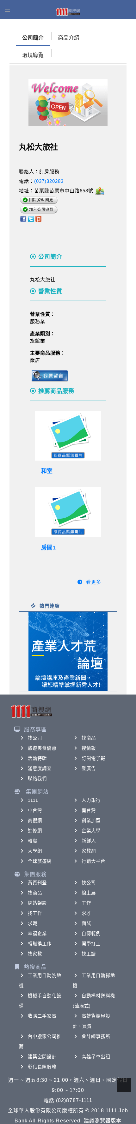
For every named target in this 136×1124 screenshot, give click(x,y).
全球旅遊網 (40, 861)
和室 (47, 471)
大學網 (35, 851)
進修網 (35, 830)
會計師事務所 (96, 1036)
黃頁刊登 (37, 882)
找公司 (35, 738)
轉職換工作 (40, 943)
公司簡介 (33, 38)
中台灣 (35, 810)
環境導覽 (33, 55)
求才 (86, 913)
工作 (86, 903)
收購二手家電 (42, 1016)
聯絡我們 (37, 778)
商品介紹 (68, 38)
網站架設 (37, 903)
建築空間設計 (42, 1056)
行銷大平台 (94, 861)
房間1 (48, 547)
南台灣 (89, 810)
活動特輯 (37, 758)
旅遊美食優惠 (42, 748)
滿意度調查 (40, 768)
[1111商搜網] (68, 11)
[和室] (68, 436)
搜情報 (89, 748)
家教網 (89, 851)
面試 (86, 923)
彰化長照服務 (42, 1066)
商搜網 (35, 820)
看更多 (93, 582)
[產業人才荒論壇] (68, 651)
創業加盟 (91, 820)
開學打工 (91, 943)
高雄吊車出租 (96, 1056)
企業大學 (91, 830)
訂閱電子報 (94, 758)
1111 (33, 800)
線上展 (89, 892)
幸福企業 (37, 933)
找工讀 (89, 953)
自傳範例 (91, 933)
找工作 (35, 913)
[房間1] (68, 512)
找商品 (89, 738)
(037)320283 (49, 181)
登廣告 (89, 768)
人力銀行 (91, 800)
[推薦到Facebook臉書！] (23, 218)
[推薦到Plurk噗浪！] (38, 218)
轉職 (32, 840)
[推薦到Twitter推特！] (31, 218)
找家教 (35, 953)
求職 (32, 923)
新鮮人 (89, 840)
